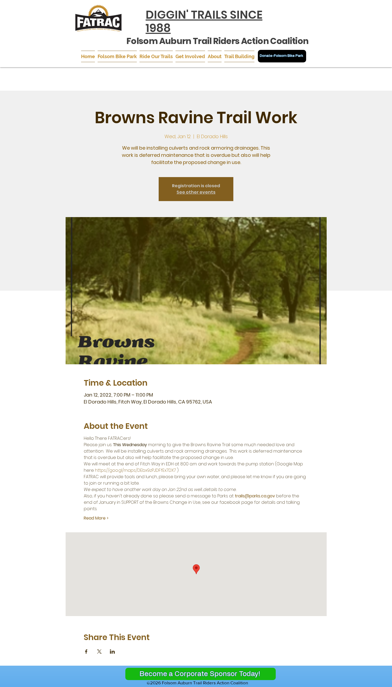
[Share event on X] (99, 651)
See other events (196, 192)
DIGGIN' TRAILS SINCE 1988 (204, 21)
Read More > (96, 518)
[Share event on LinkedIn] (112, 651)
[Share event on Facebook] (86, 651)
